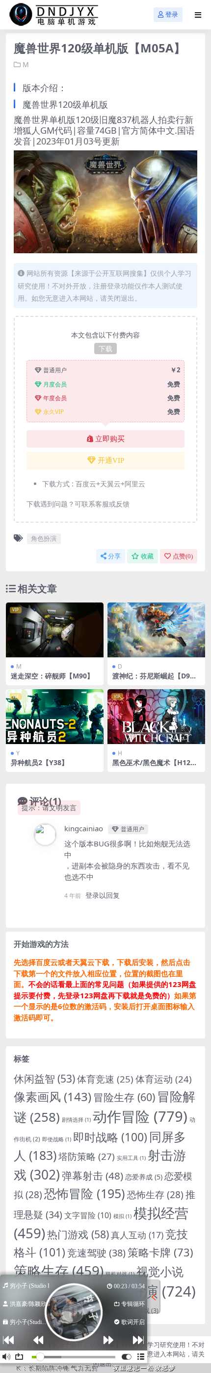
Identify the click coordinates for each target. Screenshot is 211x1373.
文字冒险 (87, 1215)
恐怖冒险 (84, 1193)
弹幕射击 (92, 1175)
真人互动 (137, 1235)
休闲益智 (44, 1078)
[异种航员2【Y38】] (55, 716)
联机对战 (120, 1274)
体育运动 (163, 1079)
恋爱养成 (143, 1176)
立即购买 (110, 439)
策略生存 (59, 1270)
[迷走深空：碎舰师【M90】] (55, 629)
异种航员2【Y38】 (39, 762)
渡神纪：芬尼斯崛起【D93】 (151, 680)
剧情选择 (76, 1119)
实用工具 (131, 1158)
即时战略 (110, 1137)
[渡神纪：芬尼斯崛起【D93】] (156, 629)
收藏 (147, 556)
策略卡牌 (160, 1252)
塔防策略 (86, 1156)
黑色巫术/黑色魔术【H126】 (151, 766)
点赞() (183, 556)
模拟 (122, 1216)
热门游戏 (78, 1234)
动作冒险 (140, 1116)
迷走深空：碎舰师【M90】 (52, 675)
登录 (171, 14)
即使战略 (56, 1139)
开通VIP (111, 460)
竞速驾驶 (96, 1252)
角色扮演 (43, 538)
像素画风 (52, 1096)
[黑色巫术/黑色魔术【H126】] (156, 716)
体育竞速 (105, 1079)
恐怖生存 (155, 1194)
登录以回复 (102, 895)
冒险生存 (124, 1097)
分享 (114, 556)
